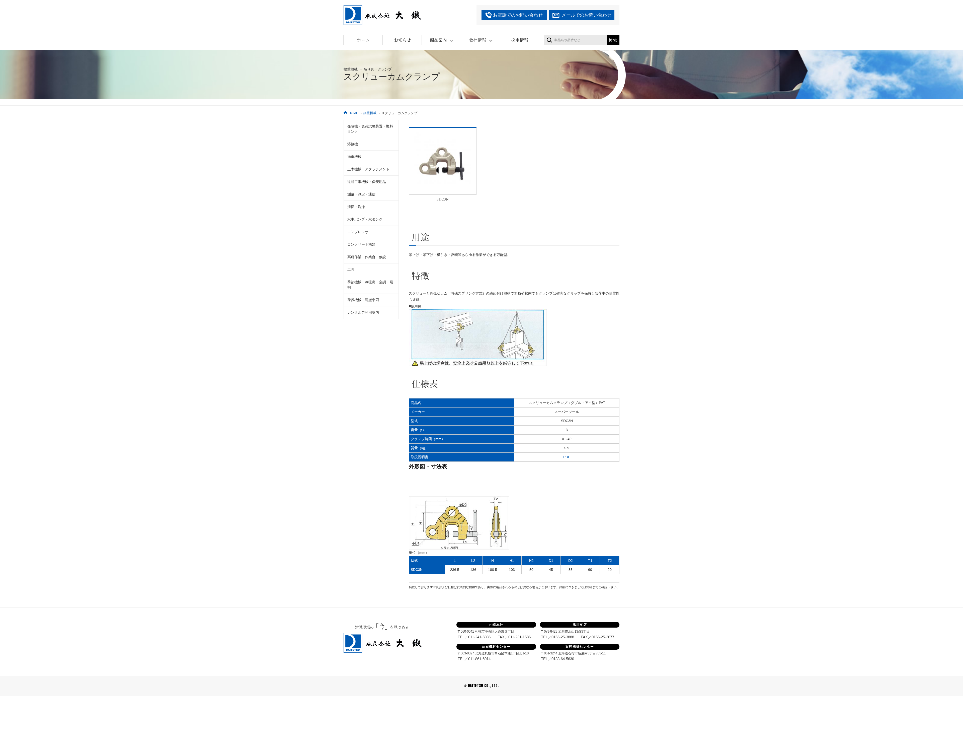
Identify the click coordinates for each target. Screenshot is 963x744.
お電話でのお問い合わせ (518, 15)
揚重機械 (369, 113)
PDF (566, 457)
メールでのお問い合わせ (586, 15)
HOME (353, 113)
